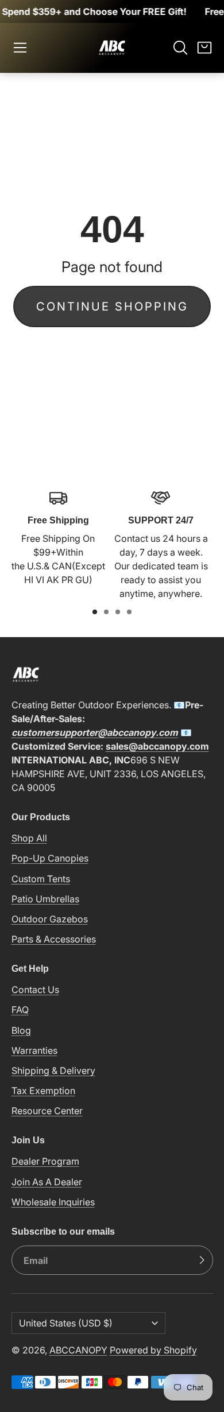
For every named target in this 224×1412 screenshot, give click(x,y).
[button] (20, 47)
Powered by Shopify (153, 1350)
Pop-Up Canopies (49, 858)
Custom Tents (40, 879)
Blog (21, 1030)
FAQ (20, 1009)
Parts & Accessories (53, 939)
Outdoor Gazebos (49, 919)
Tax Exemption (43, 1090)
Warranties (34, 1050)
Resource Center (47, 1110)
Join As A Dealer (46, 1182)
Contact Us (35, 989)
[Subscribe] (201, 1260)
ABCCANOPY (78, 1350)
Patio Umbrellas (45, 899)
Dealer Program (45, 1161)
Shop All (29, 838)
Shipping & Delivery (53, 1070)
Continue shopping (112, 306)
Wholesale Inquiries (53, 1202)
